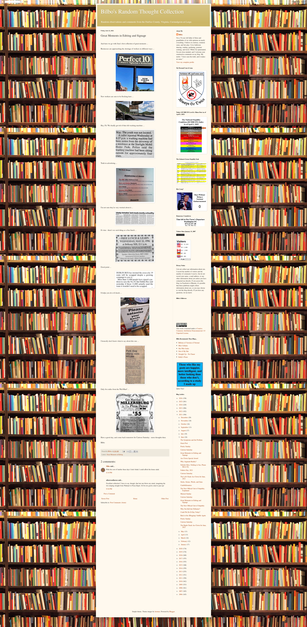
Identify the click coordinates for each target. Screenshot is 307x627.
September (185, 427)
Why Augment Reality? (188, 461)
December (184, 417)
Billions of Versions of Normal (188, 343)
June (182, 437)
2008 (181, 588)
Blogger (172, 611)
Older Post (164, 498)
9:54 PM (109, 489)
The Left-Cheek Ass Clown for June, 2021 (192, 477)
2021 (181, 414)
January (184, 544)
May (182, 531)
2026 (181, 398)
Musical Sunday (185, 494)
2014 (181, 568)
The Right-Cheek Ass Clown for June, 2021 (193, 526)
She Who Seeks (183, 348)
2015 (181, 565)
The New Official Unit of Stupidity (192, 505)
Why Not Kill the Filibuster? (190, 509)
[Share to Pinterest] (137, 451)
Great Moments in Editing (115, 455)
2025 (181, 401)
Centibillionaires (186, 485)
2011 (181, 578)
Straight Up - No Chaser (186, 354)
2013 (181, 571)
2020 (181, 548)
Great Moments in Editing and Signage (190, 454)
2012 (181, 575)
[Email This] (128, 451)
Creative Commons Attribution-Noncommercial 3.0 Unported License (190, 330)
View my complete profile (185, 62)
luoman (157, 611)
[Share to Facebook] (134, 451)
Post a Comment (109, 493)
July (182, 434)
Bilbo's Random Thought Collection (142, 11)
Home (135, 498)
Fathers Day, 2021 (186, 470)
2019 (181, 552)
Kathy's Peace (183, 357)
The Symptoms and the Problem (191, 440)
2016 (181, 561)
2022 (181, 411)
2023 (181, 408)
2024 (181, 405)
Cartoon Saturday (186, 450)
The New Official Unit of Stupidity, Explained (192, 489)
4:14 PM (109, 472)
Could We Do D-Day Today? (190, 512)
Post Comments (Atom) (118, 502)
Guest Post (184, 443)
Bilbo (181, 34)
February (184, 541)
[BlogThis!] (130, 451)
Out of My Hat (183, 351)
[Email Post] (123, 451)
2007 (181, 591)
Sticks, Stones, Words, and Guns (191, 482)
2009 (181, 584)
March (183, 538)
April (183, 534)
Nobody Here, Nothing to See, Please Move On (193, 466)
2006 (181, 594)
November (185, 420)
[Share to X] (132, 451)
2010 (181, 581)
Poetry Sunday (185, 446)
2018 (181, 555)
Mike (108, 466)
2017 (181, 558)
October (184, 424)
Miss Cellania (183, 345)
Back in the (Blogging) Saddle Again (193, 515)
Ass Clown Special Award (189, 458)
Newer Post (105, 498)
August (183, 430)
